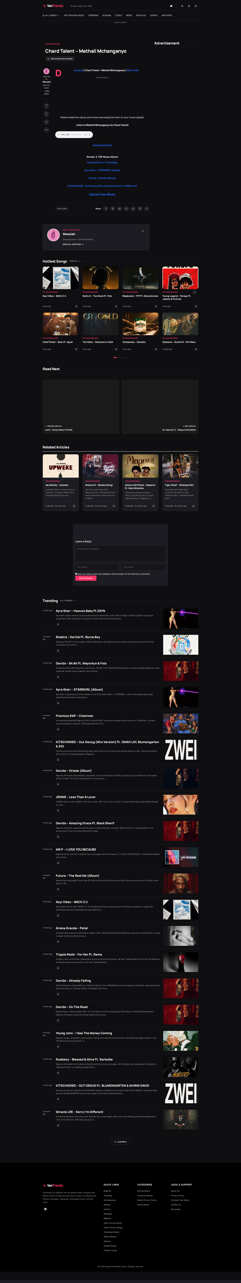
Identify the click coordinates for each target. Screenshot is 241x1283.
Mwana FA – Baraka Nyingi (99, 484)
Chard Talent (62, 209)
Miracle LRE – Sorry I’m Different (79, 1112)
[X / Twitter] (112, 208)
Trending (108, 1195)
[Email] (140, 208)
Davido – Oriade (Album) (102, 178)
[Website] (143, 231)
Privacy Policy (177, 1195)
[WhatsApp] (126, 208)
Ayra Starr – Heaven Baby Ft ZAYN (80, 611)
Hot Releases (110, 1200)
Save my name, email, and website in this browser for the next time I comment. (113, 574)
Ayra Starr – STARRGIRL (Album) (102, 170)
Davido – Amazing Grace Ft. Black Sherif (85, 823)
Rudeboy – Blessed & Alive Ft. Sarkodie (84, 1059)
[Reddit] (133, 208)
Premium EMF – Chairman (74, 716)
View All (73, 261)
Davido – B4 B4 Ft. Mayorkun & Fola (81, 663)
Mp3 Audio (133, 70)
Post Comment (85, 578)
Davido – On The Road (72, 1007)
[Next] (194, 292)
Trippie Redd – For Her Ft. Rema (79, 954)
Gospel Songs (110, 1246)
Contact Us (176, 1204)
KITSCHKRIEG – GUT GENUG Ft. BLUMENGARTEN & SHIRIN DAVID (102, 1085)
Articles (107, 1209)
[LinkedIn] (119, 208)
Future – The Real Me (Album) (77, 875)
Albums (107, 1204)
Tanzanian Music (52, 44)
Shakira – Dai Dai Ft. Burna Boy (78, 637)
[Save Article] (76, 306)
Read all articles (72, 244)
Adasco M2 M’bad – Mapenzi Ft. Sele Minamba (140, 486)
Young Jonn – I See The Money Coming (84, 1033)
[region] (120, 312)
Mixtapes (108, 1214)
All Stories (66, 601)
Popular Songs (110, 1250)
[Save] (46, 122)
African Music (143, 1191)
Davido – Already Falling (73, 980)
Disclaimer (176, 1209)
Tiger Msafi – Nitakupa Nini (179, 484)
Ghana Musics (110, 1236)
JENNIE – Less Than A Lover (76, 797)
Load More (122, 1142)
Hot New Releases (50, 292)
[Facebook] (106, 208)
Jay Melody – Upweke (56, 484)
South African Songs (113, 1227)
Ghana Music (143, 1204)
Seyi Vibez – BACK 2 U (72, 902)
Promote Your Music (180, 1200)
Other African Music (113, 1223)
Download (78, 70)
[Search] (182, 6)
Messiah (50, 506)
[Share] (46, 130)
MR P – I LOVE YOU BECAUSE (76, 849)
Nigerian (107, 1191)
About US (175, 1191)
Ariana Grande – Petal (72, 928)
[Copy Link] (146, 208)
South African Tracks (147, 1200)
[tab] (115, 357)
